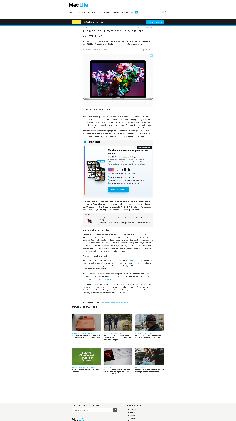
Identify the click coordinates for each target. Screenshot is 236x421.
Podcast (125, 12)
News (71, 12)
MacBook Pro (106, 302)
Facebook (133, 410)
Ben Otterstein (89, 49)
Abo (132, 12)
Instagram (133, 418)
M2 (118, 302)
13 (113, 302)
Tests (94, 12)
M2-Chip (125, 302)
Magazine (107, 12)
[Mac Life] (94, 419)
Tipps (100, 12)
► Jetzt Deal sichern (155, 22)
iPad (88, 12)
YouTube (132, 415)
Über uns (116, 12)
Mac (83, 12)
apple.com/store (135, 260)
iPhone (77, 12)
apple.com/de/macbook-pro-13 (99, 279)
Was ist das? (150, 27)
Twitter (132, 412)
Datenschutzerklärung (93, 415)
